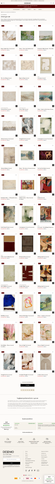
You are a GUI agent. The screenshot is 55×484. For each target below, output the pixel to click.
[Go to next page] (34, 390)
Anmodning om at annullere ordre (44, 463)
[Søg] (4, 3)
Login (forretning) (28, 467)
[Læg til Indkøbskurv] (16, 45)
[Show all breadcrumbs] (2, 12)
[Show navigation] (1, 3)
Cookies (42, 458)
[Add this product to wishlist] (16, 25)
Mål (34, 9)
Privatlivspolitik (44, 460)
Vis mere (27, 385)
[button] (49, 479)
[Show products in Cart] (53, 3)
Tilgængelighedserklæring (30, 460)
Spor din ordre (44, 455)
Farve (23, 9)
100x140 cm (13, 12)
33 (31, 390)
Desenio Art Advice (44, 451)
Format (29, 9)
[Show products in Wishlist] (51, 3)
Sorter (39, 9)
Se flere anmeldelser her (27, 432)
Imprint (26, 455)
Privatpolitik (10, 465)
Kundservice (43, 453)
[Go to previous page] (21, 390)
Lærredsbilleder (7, 12)
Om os (26, 451)
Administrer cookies (45, 465)
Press (26, 453)
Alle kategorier (16, 9)
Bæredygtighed (28, 458)
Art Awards (27, 465)
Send (12, 463)
